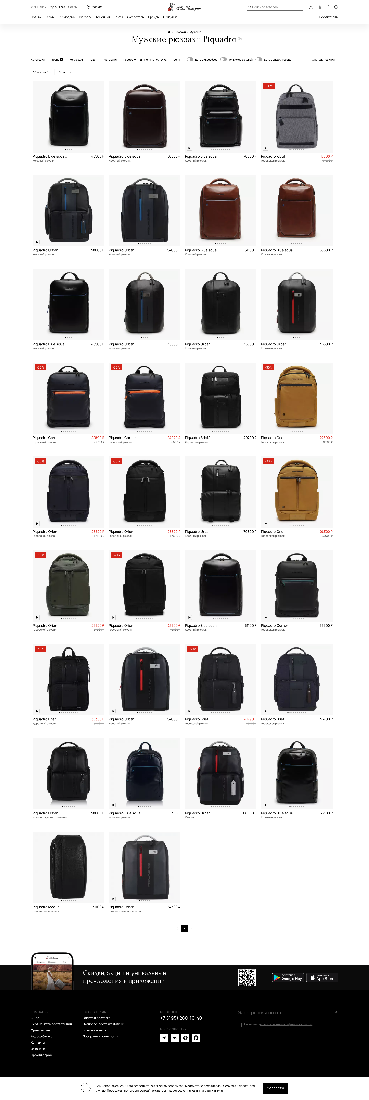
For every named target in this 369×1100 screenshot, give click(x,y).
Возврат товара (94, 1030)
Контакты (38, 1042)
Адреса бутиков (42, 1036)
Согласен (275, 1088)
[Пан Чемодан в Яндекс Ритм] (196, 1038)
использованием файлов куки (204, 1090)
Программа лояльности (100, 1036)
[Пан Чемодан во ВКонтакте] (175, 1038)
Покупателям (328, 17)
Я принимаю (278, 1024)
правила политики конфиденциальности (286, 1024)
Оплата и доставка (96, 1018)
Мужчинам (57, 7)
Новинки (37, 17)
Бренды (153, 17)
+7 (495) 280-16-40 (181, 1018)
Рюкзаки (85, 17)
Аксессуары (135, 17)
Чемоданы (67, 17)
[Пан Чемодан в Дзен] (185, 1038)
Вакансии (38, 1049)
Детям (72, 7)
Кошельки (102, 17)
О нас (35, 1018)
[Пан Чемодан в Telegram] (164, 1038)
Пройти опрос (41, 1055)
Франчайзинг (41, 1030)
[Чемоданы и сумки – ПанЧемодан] (184, 7)
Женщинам (39, 7)
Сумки (51, 17)
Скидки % (170, 17)
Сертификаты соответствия (51, 1024)
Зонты (118, 17)
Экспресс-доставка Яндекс (103, 1024)
